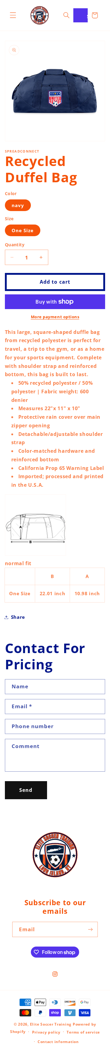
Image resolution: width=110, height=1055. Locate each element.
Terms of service (83, 1032)
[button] (13, 15)
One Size (23, 230)
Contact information (58, 1041)
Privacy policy (46, 1032)
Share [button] (18, 617)
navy (18, 205)
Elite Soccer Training (51, 1024)
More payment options (55, 317)
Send (25, 790)
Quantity (14, 245)
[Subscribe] (90, 929)
